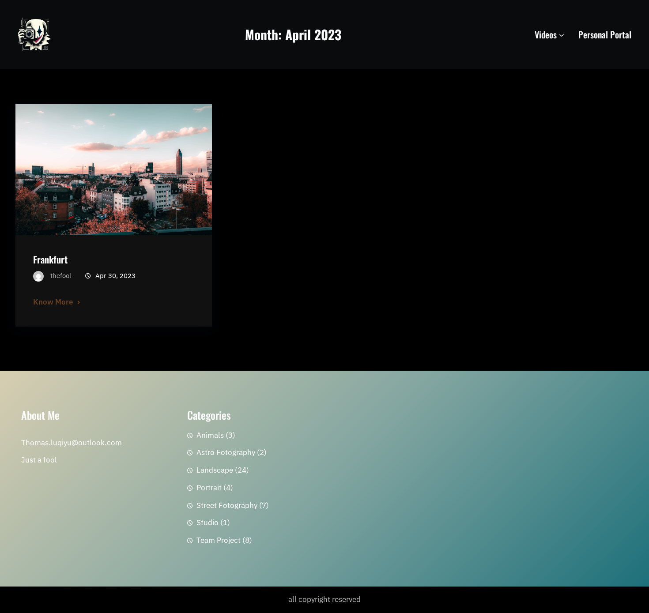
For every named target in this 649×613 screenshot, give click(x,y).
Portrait (209, 488)
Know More (53, 302)
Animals (210, 435)
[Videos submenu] (561, 34)
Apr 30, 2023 (115, 275)
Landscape (214, 470)
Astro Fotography (225, 452)
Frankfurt (50, 259)
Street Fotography (226, 505)
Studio (207, 522)
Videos (546, 34)
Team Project (218, 540)
